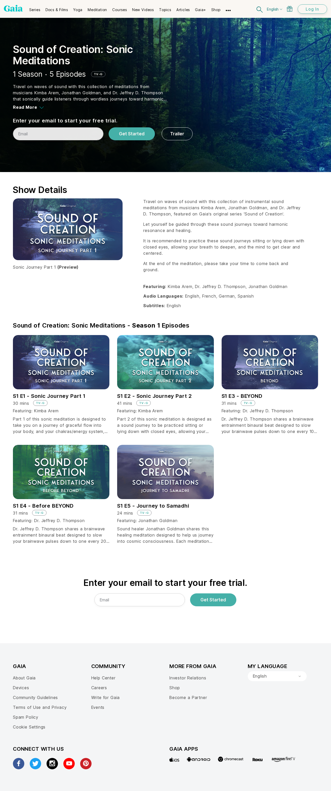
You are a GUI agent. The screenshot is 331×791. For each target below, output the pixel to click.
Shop (174, 687)
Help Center (103, 677)
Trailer (177, 133)
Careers (99, 687)
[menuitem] (34, 8)
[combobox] (277, 676)
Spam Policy (25, 717)
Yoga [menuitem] (77, 9)
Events (98, 707)
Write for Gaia (105, 697)
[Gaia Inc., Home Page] (13, 8)
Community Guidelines (35, 697)
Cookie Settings (29, 727)
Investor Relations (187, 677)
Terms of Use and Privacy (39, 707)
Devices (21, 687)
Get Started (132, 133)
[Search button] (260, 8)
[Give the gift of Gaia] (289, 9)
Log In (312, 9)
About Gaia (24, 677)
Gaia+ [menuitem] (200, 9)
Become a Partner (188, 697)
